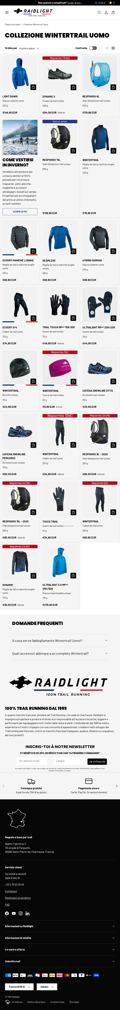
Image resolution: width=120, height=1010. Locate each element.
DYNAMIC (7, 584)
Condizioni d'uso (57, 1002)
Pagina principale (12, 24)
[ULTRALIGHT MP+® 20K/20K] (100, 304)
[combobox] (68, 761)
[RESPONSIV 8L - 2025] (100, 431)
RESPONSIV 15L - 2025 (15, 521)
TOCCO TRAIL (50, 521)
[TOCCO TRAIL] (60, 498)
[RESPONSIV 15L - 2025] (19, 498)
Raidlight (16, 997)
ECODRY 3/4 (9, 327)
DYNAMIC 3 (48, 96)
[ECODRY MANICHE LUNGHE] (19, 237)
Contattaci (11, 891)
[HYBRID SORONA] (99, 237)
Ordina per (11, 47)
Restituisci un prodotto (18, 897)
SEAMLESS (48, 260)
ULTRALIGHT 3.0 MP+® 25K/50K (55, 586)
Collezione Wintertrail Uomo (35, 24)
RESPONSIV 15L (51, 159)
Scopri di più (20, 211)
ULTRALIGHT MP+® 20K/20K (98, 327)
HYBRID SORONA (92, 260)
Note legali (74, 1002)
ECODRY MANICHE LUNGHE (18, 260)
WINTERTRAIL (90, 159)
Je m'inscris (97, 762)
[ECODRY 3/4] (20, 304)
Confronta (81, 47)
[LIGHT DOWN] (19, 73)
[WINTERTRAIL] (100, 137)
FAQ (7, 904)
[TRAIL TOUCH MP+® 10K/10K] (59, 304)
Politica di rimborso (13, 1002)
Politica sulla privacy (36, 1002)
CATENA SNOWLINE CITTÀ (97, 390)
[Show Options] (81, 761)
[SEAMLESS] (60, 237)
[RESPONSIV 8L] (99, 73)
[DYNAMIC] (20, 562)
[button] (113, 12)
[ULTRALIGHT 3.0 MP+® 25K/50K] (59, 562)
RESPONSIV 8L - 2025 (95, 454)
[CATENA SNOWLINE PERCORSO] (20, 431)
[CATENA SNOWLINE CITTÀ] (99, 368)
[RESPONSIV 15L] (59, 137)
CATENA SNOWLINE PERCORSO (13, 456)
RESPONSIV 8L (91, 96)
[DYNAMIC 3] (60, 73)
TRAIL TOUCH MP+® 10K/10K (58, 327)
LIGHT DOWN (10, 96)
